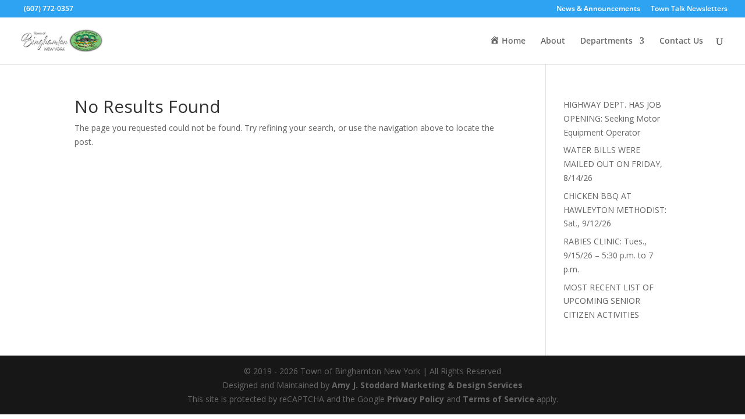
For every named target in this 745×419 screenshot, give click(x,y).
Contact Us (681, 41)
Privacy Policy (415, 398)
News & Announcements (598, 9)
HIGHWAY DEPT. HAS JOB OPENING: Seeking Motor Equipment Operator (612, 118)
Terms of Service (498, 398)
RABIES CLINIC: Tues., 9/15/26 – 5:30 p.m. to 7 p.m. (608, 255)
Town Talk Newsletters (689, 9)
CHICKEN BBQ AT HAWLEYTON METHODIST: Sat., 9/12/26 (614, 209)
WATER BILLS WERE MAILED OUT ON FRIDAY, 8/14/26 (612, 163)
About (553, 41)
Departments (606, 41)
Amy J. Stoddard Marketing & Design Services (427, 384)
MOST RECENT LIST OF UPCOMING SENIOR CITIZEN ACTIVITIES (608, 301)
